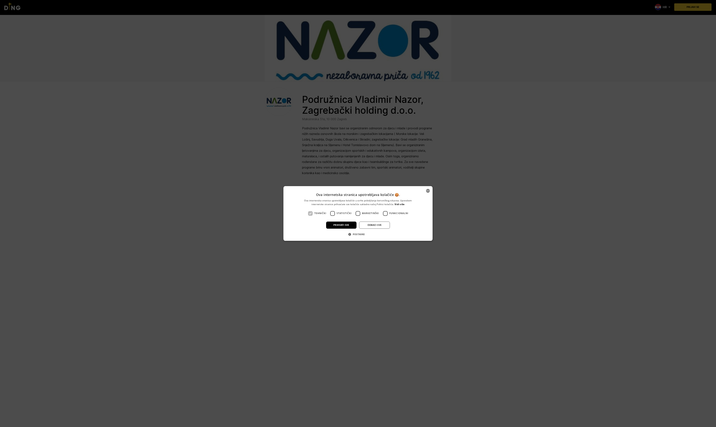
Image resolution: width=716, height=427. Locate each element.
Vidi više (400, 204)
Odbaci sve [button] (375, 225)
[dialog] (358, 213)
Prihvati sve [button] (341, 225)
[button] (358, 234)
